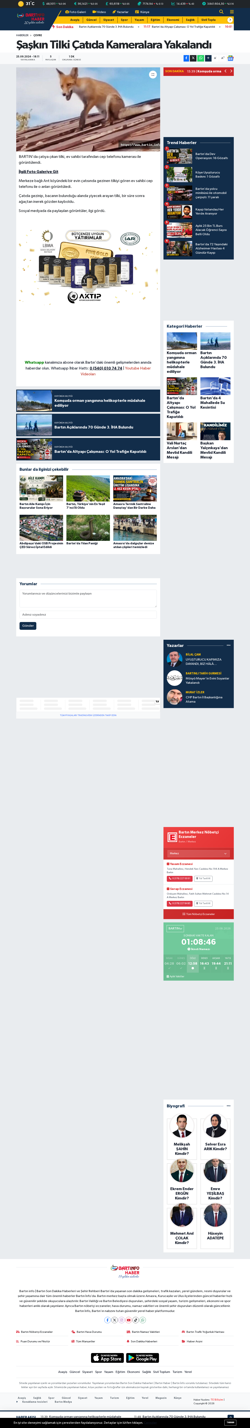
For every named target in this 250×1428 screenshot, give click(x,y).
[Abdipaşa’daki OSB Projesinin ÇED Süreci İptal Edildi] (41, 527)
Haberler (22, 35)
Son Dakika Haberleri (144, 1341)
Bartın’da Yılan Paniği (82, 543)
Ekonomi (173, 19)
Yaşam (139, 19)
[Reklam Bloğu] (88, 266)
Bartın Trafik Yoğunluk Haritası (205, 1331)
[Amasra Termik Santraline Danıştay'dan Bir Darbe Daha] (135, 488)
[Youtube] (128, 1320)
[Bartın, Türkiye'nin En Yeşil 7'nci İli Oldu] (88, 488)
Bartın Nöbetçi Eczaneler (37, 1331)
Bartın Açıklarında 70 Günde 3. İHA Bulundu (174, 1416)
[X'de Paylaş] (193, 58)
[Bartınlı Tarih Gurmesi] (174, 678)
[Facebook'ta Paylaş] (186, 58)
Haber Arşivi (194, 1341)
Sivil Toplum (209, 19)
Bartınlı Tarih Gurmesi (203, 673)
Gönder (28, 625)
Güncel (91, 19)
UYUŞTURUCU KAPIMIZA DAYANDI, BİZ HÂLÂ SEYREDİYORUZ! (203, 662)
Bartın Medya (63, 1402)
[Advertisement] (88, 332)
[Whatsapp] (142, 1320)
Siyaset (108, 19)
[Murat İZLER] (174, 697)
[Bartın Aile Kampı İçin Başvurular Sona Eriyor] (41, 488)
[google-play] (142, 1357)
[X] (114, 1320)
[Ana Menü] (230, 12)
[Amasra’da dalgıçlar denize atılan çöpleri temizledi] (135, 527)
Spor (124, 19)
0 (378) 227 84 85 (181, 903)
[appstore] (107, 1357)
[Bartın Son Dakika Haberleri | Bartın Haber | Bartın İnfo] (31, 19)
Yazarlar (123, 12)
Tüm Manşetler (85, 1341)
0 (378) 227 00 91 (181, 878)
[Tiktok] (135, 1320)
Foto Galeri (78, 12)
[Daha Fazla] (208, 58)
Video (101, 12)
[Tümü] (228, 645)
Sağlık (190, 19)
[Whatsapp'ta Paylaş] (200, 58)
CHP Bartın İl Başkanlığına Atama (204, 699)
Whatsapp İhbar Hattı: (86, 368)
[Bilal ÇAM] (174, 659)
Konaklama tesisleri (34, 1402)
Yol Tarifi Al (204, 878)
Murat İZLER (195, 692)
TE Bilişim (217, 1400)
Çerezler (150, 1422)
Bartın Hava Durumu (89, 1331)
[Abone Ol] (230, 58)
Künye (144, 12)
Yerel (188, 1372)
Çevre (37, 35)
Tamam (230, 1422)
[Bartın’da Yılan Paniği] (88, 527)
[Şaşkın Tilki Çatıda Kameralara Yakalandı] (88, 109)
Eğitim (155, 19)
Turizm (177, 1372)
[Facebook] (107, 1320)
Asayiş (74, 19)
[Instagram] (121, 1320)
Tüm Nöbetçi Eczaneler (200, 914)
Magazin (161, 1398)
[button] (230, 20)
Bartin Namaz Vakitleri (146, 1331)
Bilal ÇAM (193, 654)
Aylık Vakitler (177, 976)
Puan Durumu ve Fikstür (35, 1341)
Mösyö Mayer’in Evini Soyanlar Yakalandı (207, 680)
